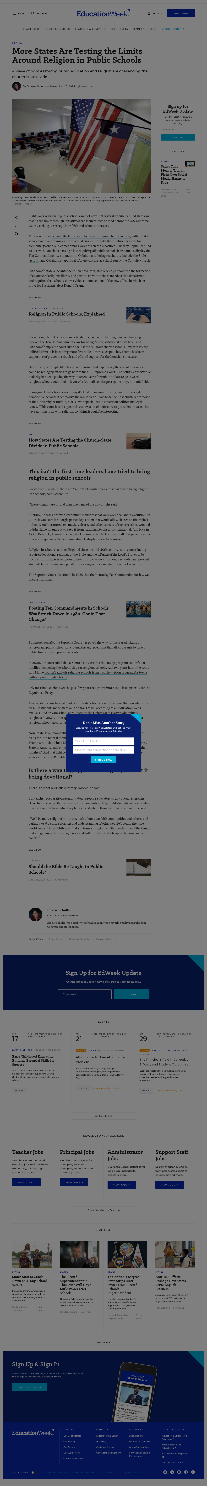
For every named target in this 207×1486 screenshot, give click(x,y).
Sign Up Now (103, 759)
